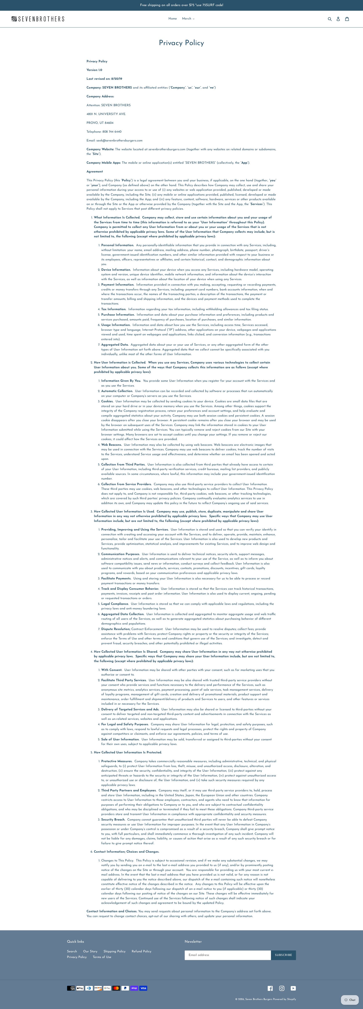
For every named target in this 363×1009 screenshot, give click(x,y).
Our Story (90, 951)
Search (72, 951)
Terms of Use (102, 957)
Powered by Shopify (284, 999)
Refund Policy (141, 951)
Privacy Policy (77, 957)
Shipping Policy (114, 951)
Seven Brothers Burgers (259, 999)
